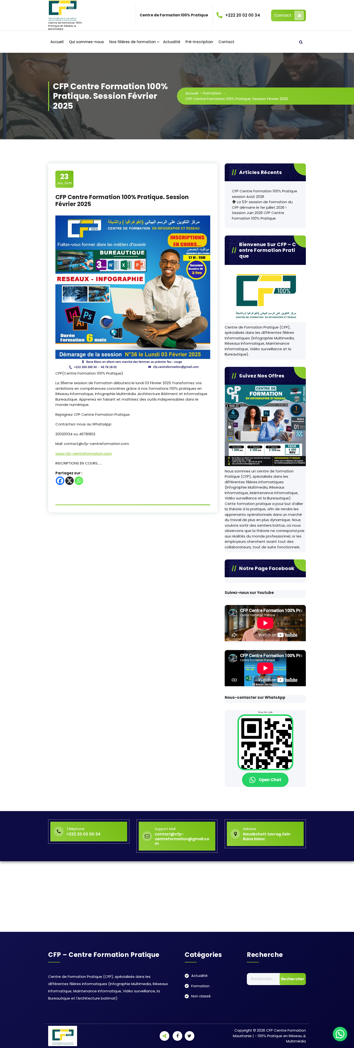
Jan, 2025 (64, 178)
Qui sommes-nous (86, 41)
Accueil (57, 41)
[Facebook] (60, 481)
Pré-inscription (199, 41)
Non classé (201, 996)
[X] (69, 481)
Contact (282, 15)
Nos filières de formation (132, 41)
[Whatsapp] (79, 481)
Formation (212, 93)
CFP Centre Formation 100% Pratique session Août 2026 (264, 193)
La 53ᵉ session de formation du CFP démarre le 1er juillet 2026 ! (262, 204)
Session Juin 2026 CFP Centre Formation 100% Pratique (258, 215)
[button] (340, 1034)
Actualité (171, 41)
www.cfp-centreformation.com (83, 453)
